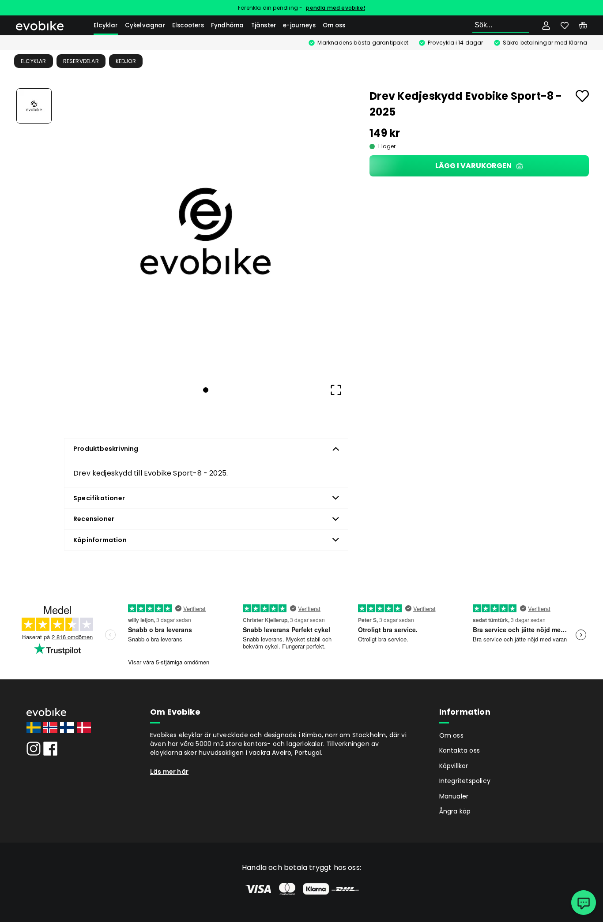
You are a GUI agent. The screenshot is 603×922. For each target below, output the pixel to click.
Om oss (334, 25)
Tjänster (263, 25)
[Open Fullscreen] (336, 390)
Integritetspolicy (464, 780)
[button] (205, 231)
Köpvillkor (453, 765)
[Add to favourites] (582, 96)
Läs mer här (169, 771)
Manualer (454, 796)
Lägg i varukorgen (473, 166)
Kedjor (126, 61)
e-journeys (299, 25)
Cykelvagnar (145, 25)
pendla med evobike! (335, 7)
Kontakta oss (459, 750)
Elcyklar (106, 25)
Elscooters (188, 25)
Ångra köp (455, 811)
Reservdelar (81, 61)
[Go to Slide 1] (34, 106)
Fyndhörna (227, 25)
